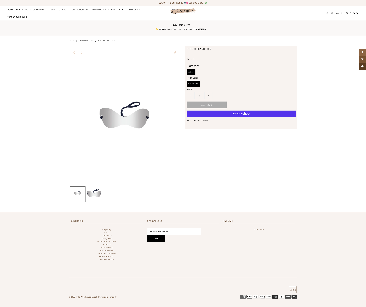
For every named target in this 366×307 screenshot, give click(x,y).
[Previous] (74, 53)
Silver (191, 72)
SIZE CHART (134, 9)
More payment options (197, 120)
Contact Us (107, 235)
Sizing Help (106, 238)
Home (71, 41)
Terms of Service (106, 259)
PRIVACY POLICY (107, 256)
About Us (107, 244)
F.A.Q (106, 232)
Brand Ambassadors (106, 241)
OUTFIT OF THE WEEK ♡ (36, 9)
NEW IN (19, 9)
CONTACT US (117, 9)
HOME (10, 9)
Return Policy (107, 247)
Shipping (106, 229)
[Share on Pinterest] (362, 66)
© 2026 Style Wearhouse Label (83, 297)
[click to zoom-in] (175, 53)
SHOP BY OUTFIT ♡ (99, 9)
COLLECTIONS (78, 9)
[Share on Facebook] (362, 52)
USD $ (339, 13)
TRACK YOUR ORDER (17, 17)
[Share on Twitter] (362, 59)
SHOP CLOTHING (59, 9)
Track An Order (107, 250)
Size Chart (259, 229)
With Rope (193, 83)
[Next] (81, 53)
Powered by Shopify (107, 297)
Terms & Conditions (107, 253)
